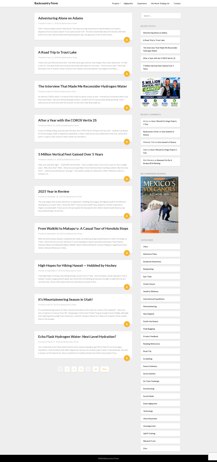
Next (105, 369)
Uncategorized (149, 426)
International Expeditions (154, 299)
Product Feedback (150, 336)
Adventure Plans (150, 254)
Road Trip (147, 351)
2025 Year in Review (53, 191)
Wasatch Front (149, 441)
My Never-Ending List (160, 3)
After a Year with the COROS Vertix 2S (67, 120)
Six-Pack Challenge (151, 381)
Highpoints (128, 3)
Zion (145, 448)
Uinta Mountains (150, 418)
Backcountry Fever (46, 3)
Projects (115, 3)
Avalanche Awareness (152, 261)
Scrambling (147, 359)
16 (96, 369)
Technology (148, 411)
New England (148, 314)
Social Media (148, 396)
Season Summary (150, 366)
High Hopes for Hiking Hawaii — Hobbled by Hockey (77, 265)
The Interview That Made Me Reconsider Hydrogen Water (82, 86)
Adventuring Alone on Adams (60, 18)
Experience (142, 3)
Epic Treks (147, 276)
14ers (145, 246)
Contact (177, 3)
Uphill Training (149, 433)
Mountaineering (150, 306)
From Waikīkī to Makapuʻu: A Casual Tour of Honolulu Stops (83, 228)
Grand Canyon (149, 284)
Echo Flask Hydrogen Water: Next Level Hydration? (77, 336)
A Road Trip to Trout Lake (57, 52)
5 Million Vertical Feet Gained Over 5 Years (70, 154)
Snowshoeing (148, 388)
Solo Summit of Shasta (167, 142)
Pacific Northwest (150, 321)
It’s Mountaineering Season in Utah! (65, 299)
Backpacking (148, 269)
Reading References (151, 344)
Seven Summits (149, 373)
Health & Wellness (150, 291)
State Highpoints (150, 403)
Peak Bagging (149, 329)
